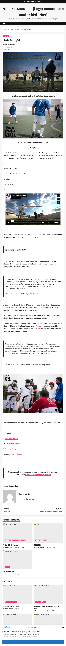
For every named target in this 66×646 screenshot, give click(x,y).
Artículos (7, 601)
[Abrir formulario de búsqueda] (63, 23)
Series (44, 601)
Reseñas (14, 601)
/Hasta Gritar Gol (13, 443)
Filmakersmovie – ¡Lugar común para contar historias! (33, 11)
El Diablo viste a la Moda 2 (11, 606)
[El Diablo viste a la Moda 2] (17, 594)
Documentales (9, 540)
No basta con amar (9, 571)
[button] (63, 627)
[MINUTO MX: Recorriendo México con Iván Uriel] (48, 594)
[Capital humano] (17, 623)
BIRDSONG (37, 545)
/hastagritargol (11, 449)
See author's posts (28, 499)
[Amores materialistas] (48, 623)
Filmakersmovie (10, 44)
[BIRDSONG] (48, 533)
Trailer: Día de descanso (10, 545)
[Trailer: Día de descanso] (17, 533)
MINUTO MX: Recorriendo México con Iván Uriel (47, 607)
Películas (17, 540)
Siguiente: (51, 510)
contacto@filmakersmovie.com (38, 474)
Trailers (6, 36)
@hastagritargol (11, 438)
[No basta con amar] (17, 559)
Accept (33, 642)
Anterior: (6, 510)
